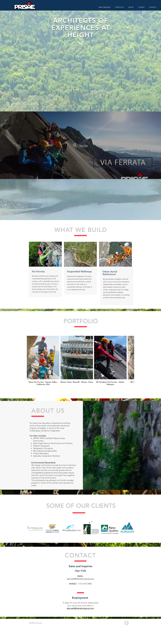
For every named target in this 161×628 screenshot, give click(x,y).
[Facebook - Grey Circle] (126, 623)
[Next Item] (130, 362)
